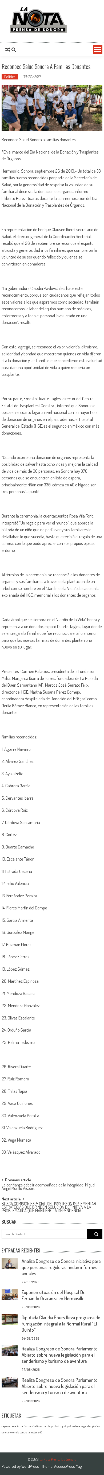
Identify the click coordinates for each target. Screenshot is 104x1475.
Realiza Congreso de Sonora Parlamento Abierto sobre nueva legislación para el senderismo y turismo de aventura (60, 1355)
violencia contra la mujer (23, 1432)
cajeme (6, 1426)
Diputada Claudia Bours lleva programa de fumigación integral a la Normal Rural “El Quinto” (61, 1323)
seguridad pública (90, 1426)
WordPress (30, 1466)
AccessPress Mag (68, 1466)
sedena (76, 1426)
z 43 (40, 1432)
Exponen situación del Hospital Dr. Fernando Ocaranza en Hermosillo (53, 1295)
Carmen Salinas (33, 1426)
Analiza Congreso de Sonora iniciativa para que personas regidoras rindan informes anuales (61, 1267)
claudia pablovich (52, 1426)
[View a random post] (7, 50)
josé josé (66, 1426)
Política (9, 76)
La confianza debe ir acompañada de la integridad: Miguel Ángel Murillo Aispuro (48, 1187)
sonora (5, 1432)
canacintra (17, 1426)
